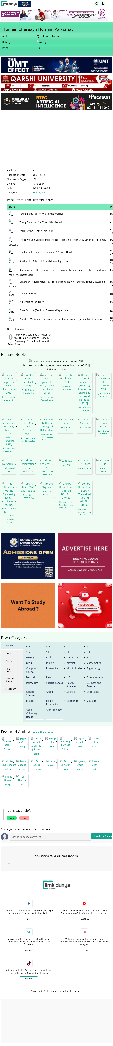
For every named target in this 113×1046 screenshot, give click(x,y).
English (50, 657)
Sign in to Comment (103, 836)
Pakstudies (52, 668)
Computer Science (32, 670)
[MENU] (109, 3)
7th (68, 646)
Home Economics (52, 702)
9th (28, 652)
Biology (30, 657)
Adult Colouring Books (31, 713)
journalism (32, 682)
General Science (30, 693)
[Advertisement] (56, 134)
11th (68, 652)
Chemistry (72, 657)
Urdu (29, 663)
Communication (95, 677)
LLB (68, 677)
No (24, 818)
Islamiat (70, 663)
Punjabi (50, 663)
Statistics (92, 700)
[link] (24, 4)
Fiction (36, 192)
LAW (48, 677)
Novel (45, 192)
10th (48, 652)
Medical (30, 677)
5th (28, 646)
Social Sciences (54, 682)
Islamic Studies (74, 668)
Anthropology (54, 709)
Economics (72, 700)
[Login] (102, 3)
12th (89, 652)
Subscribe (84, 919)
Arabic (49, 691)
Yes (12, 818)
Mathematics (94, 663)
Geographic (93, 691)
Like (28, 919)
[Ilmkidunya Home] (9, 4)
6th (48, 646)
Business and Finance (94, 684)
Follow (28, 950)
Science (70, 691)
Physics (91, 657)
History (30, 700)
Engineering (93, 668)
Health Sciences (71, 684)
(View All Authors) (43, 732)
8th (88, 646)
